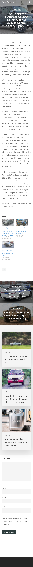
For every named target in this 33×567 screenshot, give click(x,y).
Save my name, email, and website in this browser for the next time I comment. (15, 521)
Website (5, 507)
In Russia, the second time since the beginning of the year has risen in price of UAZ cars (8, 231)
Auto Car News (8, 2)
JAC (4, 269)
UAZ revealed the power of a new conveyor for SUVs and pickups (21, 230)
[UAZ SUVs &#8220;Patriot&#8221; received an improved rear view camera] (8, 244)
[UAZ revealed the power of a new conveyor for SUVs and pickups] (22, 222)
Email (4, 497)
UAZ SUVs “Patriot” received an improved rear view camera (7, 252)
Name (5, 488)
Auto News (16, 9)
